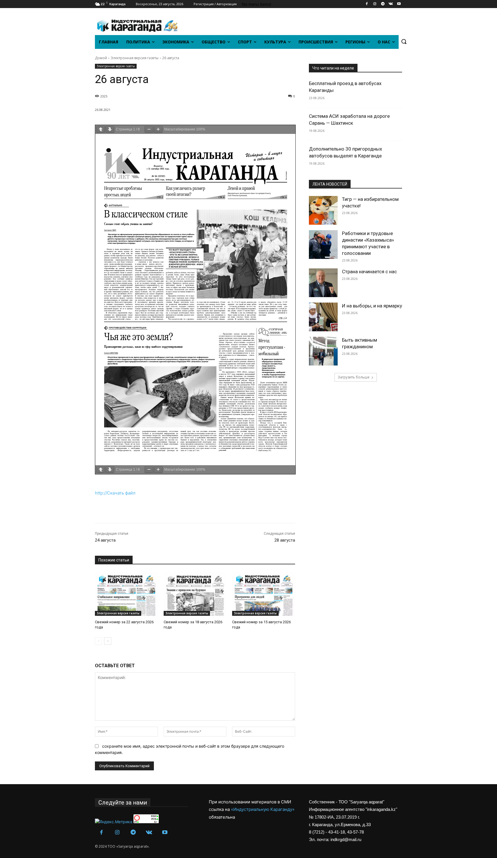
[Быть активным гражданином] (323, 351)
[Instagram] (375, 4)
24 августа (105, 540)
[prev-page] (98, 641)
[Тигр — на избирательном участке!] (323, 210)
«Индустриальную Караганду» (263, 809)
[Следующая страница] (110, 129)
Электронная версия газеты (134, 57)
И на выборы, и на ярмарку (372, 306)
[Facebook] (367, 4)
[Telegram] (383, 4)
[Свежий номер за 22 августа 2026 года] (126, 594)
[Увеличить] (158, 129)
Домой (101, 57)
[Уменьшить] (149, 129)
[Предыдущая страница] (100, 129)
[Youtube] (398, 4)
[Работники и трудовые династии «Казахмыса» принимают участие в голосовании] (323, 244)
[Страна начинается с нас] (323, 282)
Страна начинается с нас (369, 271)
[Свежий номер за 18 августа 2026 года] (195, 594)
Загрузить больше (354, 377)
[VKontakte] (390, 4)
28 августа (284, 540)
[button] (404, 41)
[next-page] (107, 641)
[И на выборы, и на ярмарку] (323, 317)
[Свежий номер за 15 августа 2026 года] (263, 594)
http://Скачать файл (115, 493)
